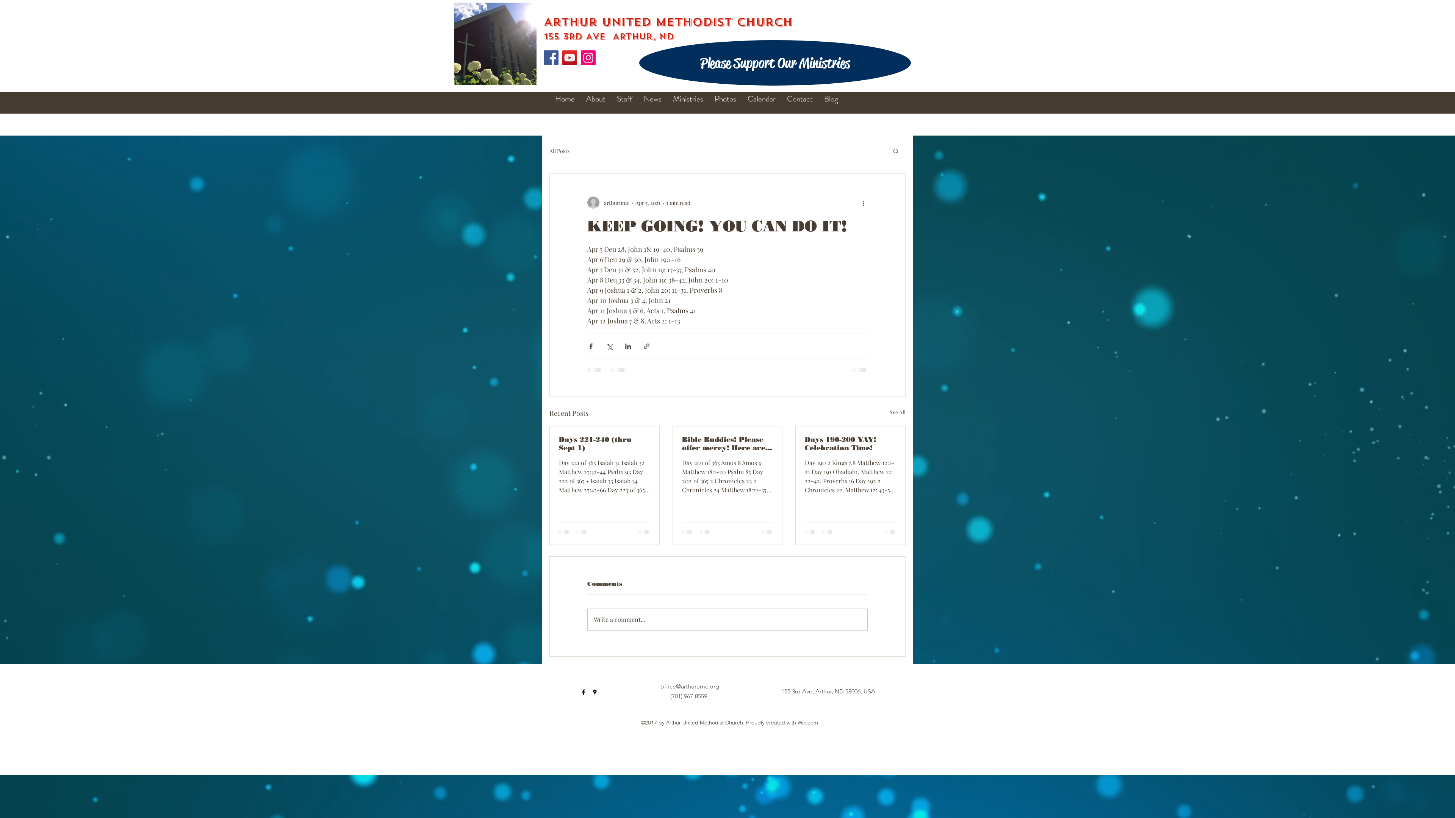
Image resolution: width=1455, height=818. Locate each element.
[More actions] (863, 202)
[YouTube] (569, 57)
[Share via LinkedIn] (628, 346)
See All (898, 412)
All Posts (559, 151)
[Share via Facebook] (591, 346)
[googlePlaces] (987, 132)
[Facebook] (551, 57)
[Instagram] (588, 57)
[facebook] (976, 132)
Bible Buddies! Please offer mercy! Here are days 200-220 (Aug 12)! (725, 444)
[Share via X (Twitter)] (609, 346)
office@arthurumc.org (689, 686)
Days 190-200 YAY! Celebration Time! (840, 444)
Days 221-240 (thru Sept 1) (595, 444)
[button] (896, 151)
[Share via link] (646, 346)
